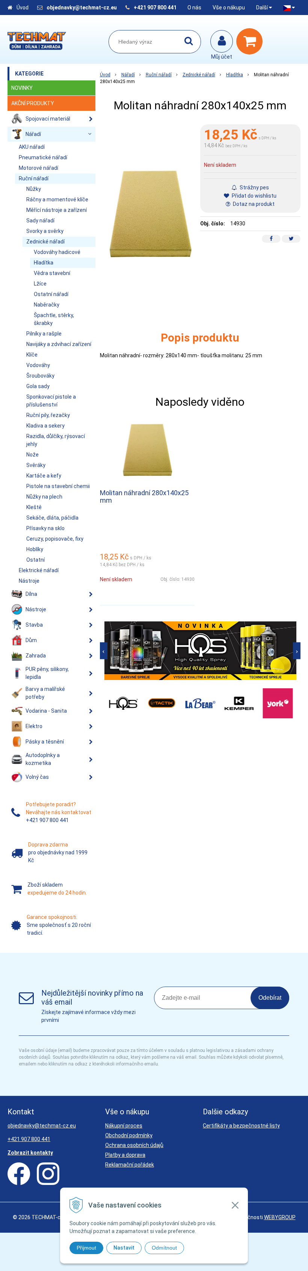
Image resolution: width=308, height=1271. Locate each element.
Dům (31, 640)
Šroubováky (40, 376)
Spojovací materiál (48, 119)
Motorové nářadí (38, 168)
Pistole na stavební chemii (58, 486)
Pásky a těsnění (45, 742)
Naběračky (46, 305)
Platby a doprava (125, 1155)
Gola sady (38, 386)
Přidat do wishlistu (253, 196)
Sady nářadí (40, 221)
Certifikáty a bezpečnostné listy (241, 1126)
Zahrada (36, 656)
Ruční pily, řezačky (48, 415)
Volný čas (37, 777)
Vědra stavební (52, 273)
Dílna (31, 594)
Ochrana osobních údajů (134, 1145)
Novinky (22, 88)
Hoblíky (34, 549)
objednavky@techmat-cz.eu (82, 8)
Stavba (34, 625)
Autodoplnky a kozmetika (43, 759)
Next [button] (296, 650)
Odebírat (269, 997)
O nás (194, 8)
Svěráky (35, 465)
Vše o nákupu (229, 8)
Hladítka (234, 74)
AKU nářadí (32, 147)
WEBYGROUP (280, 1217)
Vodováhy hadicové (57, 252)
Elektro (34, 726)
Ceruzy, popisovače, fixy (54, 539)
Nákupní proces (123, 1126)
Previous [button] (103, 650)
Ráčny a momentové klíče (57, 199)
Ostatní (35, 560)
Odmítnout (164, 1248)
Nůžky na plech (44, 497)
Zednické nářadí (199, 74)
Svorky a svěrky (44, 231)
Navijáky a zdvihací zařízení (58, 344)
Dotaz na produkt (253, 204)
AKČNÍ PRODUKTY (32, 103)
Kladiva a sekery (45, 426)
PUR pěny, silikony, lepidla (47, 673)
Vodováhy (38, 365)
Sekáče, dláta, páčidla (52, 518)
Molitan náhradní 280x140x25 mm (144, 496)
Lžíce (40, 284)
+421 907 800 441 (155, 8)
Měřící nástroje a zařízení (56, 210)
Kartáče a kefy (43, 476)
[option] (200, 650)
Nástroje (29, 581)
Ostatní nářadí (51, 294)
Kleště (34, 507)
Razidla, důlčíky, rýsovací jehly (55, 440)
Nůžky (33, 189)
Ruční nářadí (159, 74)
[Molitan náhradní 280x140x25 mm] (150, 213)
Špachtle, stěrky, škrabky (54, 319)
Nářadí (128, 74)
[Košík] (251, 41)
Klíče (32, 355)
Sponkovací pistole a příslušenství (51, 401)
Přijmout (86, 1248)
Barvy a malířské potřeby (45, 693)
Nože (32, 455)
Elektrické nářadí (39, 570)
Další (262, 8)
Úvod (23, 8)
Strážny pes (254, 187)
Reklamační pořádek (129, 1165)
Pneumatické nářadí (43, 157)
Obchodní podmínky (128, 1135)
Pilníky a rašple (44, 334)
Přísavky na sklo (45, 528)
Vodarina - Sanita (46, 711)
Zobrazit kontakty (30, 1153)
